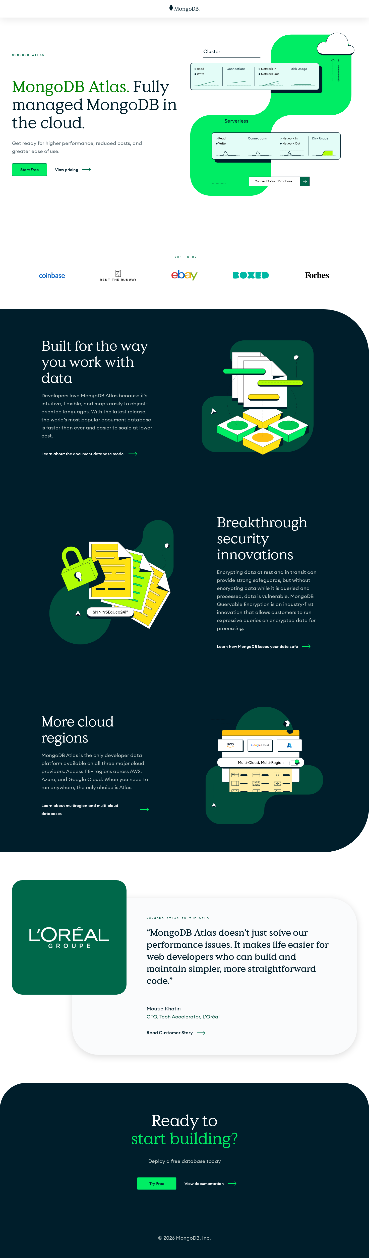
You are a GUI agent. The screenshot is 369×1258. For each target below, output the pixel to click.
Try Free (156, 1183)
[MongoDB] (184, 9)
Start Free (29, 169)
